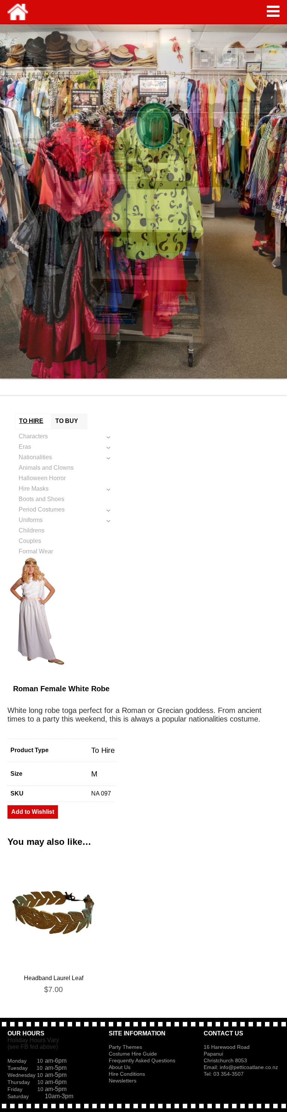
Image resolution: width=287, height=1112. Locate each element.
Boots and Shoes (41, 499)
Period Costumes (42, 509)
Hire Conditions (127, 1074)
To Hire (103, 750)
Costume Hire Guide (133, 1054)
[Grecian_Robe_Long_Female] (143, 611)
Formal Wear (36, 551)
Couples (30, 541)
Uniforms (31, 520)
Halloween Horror (42, 478)
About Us (119, 1067)
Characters (33, 436)
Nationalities (35, 457)
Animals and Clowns (46, 467)
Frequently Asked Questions (142, 1060)
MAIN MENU (273, 11)
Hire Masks (34, 488)
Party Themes (125, 1047)
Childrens (31, 530)
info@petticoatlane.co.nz (250, 1067)
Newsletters (122, 1081)
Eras (25, 447)
